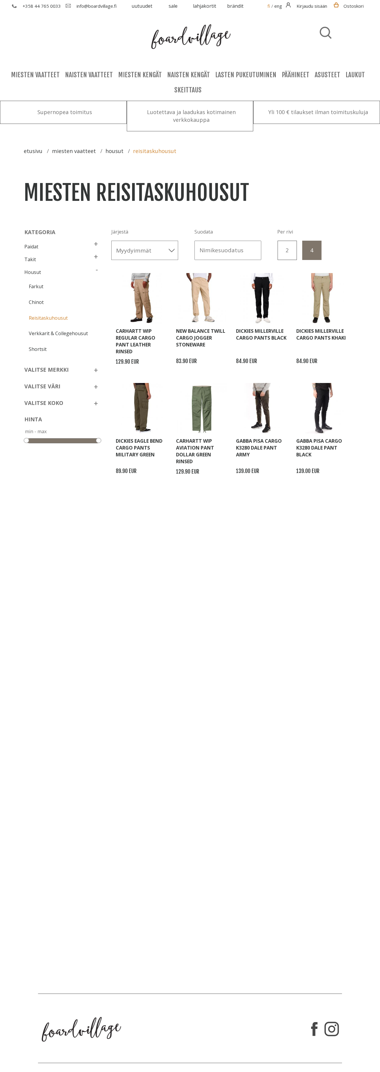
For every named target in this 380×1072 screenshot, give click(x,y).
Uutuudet (142, 6)
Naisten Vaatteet (89, 75)
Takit (30, 259)
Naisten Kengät (188, 75)
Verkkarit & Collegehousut (58, 333)
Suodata (203, 231)
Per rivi (285, 231)
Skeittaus (188, 90)
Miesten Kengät (140, 75)
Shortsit (38, 349)
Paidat (31, 246)
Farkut (36, 286)
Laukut (355, 75)
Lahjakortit (204, 6)
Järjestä (119, 231)
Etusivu (33, 151)
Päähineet (295, 75)
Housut (32, 272)
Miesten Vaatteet (35, 75)
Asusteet (327, 75)
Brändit (235, 6)
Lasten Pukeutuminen (245, 75)
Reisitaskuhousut (48, 318)
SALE (173, 6)
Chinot (36, 302)
